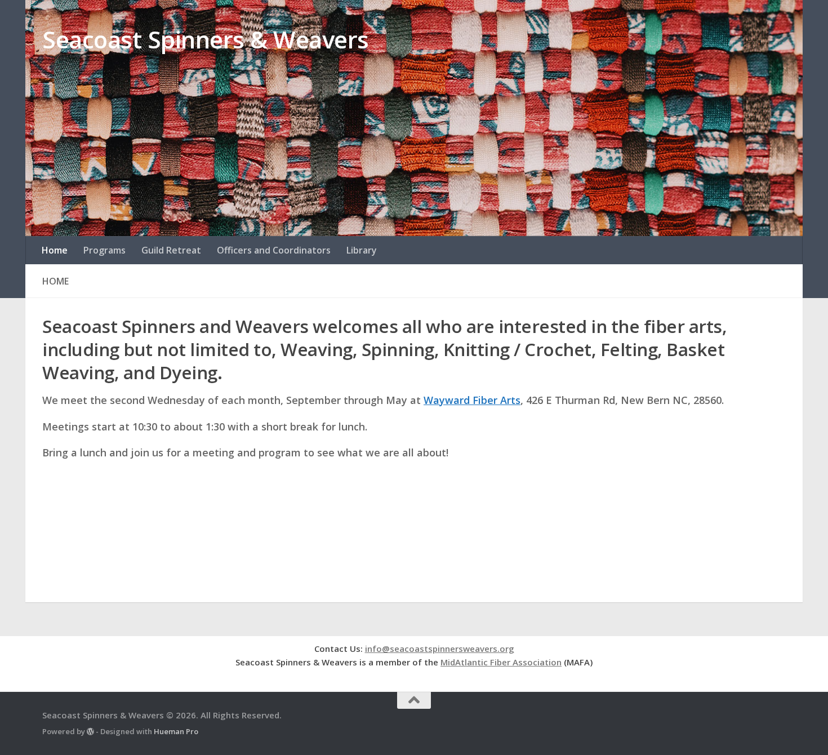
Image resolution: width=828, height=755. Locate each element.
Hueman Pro (176, 731)
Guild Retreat (171, 250)
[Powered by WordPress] (90, 731)
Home (55, 250)
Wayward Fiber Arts (472, 400)
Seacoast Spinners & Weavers (205, 39)
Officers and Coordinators (274, 250)
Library (361, 250)
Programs (104, 250)
